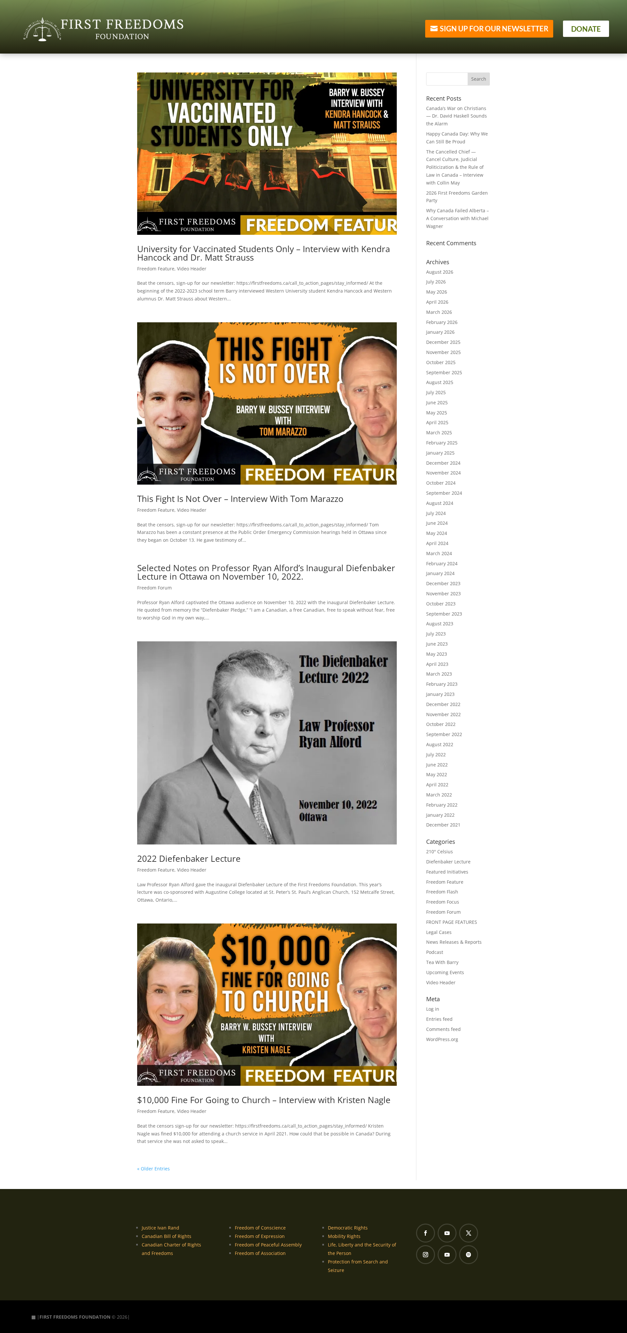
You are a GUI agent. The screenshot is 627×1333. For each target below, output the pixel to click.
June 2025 (437, 402)
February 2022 (442, 805)
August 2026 (439, 272)
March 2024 (439, 553)
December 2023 (443, 583)
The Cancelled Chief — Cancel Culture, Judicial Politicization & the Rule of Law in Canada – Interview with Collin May (455, 167)
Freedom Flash (442, 892)
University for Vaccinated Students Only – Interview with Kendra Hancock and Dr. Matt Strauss (263, 253)
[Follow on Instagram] (425, 1254)
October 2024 (441, 483)
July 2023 (436, 634)
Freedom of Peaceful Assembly (268, 1245)
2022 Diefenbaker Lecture (189, 858)
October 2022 (441, 724)
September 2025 (444, 372)
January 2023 (440, 694)
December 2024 (443, 463)
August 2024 (439, 503)
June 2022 (437, 765)
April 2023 (437, 664)
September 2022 (444, 734)
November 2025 (443, 352)
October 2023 (441, 604)
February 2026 (442, 322)
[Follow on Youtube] (447, 1233)
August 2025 (439, 382)
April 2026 (437, 302)
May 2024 (436, 533)
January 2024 (440, 573)
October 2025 (441, 362)
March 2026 (439, 312)
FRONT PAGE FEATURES (451, 922)
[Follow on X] (468, 1233)
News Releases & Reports (454, 942)
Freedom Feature (155, 268)
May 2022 (436, 774)
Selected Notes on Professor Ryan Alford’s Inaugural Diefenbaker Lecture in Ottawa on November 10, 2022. (266, 572)
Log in (432, 1009)
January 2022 (440, 815)
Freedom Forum (154, 588)
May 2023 (436, 654)
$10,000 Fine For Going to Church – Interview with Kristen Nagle (264, 1100)
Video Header (191, 268)
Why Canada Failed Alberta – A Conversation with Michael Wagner (457, 218)
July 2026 (436, 282)
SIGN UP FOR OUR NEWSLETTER (494, 28)
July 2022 (436, 754)
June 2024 (437, 523)
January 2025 (440, 453)
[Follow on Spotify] (468, 1254)
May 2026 (436, 292)
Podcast (434, 952)
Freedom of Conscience (260, 1228)
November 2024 (443, 473)
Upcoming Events (445, 972)
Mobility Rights (344, 1236)
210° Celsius (439, 851)
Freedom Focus (442, 902)
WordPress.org (442, 1039)
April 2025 (437, 422)
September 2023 (444, 614)
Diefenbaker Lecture (448, 862)
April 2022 (437, 784)
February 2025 (442, 443)
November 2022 (443, 714)
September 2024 (444, 493)
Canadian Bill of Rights (166, 1236)
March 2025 (439, 432)
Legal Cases (439, 932)
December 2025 (443, 342)
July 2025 (436, 392)
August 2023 (439, 623)
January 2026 (440, 332)
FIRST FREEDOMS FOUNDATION (75, 1317)
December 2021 (443, 825)
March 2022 (439, 795)
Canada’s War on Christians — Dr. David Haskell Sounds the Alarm (456, 116)
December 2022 (443, 704)
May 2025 (436, 413)
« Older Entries (153, 1168)
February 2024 (442, 563)
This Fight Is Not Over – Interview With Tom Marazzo (240, 499)
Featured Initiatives (447, 872)
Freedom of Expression (260, 1236)
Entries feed (439, 1019)
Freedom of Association (260, 1253)
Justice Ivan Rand (160, 1228)
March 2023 (439, 674)
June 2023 (437, 644)
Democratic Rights (348, 1228)
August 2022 (439, 744)
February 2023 (442, 684)
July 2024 (436, 513)
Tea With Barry (442, 962)
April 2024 (437, 543)
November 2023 (443, 593)
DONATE (586, 28)
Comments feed (443, 1029)
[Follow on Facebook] (425, 1233)
